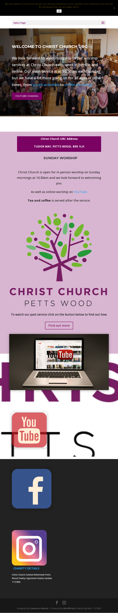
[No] (114, 8)
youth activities (46, 84)
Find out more (59, 325)
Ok (59, 11)
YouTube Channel (27, 96)
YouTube (80, 192)
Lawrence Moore (39, 608)
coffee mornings (78, 84)
